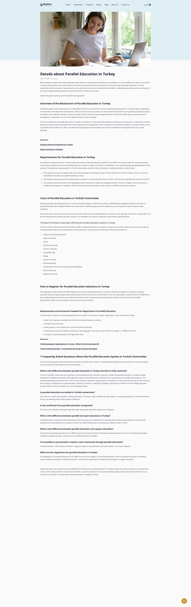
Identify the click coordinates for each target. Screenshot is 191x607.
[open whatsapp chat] (184, 601)
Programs (89, 5)
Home (68, 5)
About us (114, 5)
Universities (78, 5)
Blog (106, 5)
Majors (99, 5)
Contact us (125, 5)
